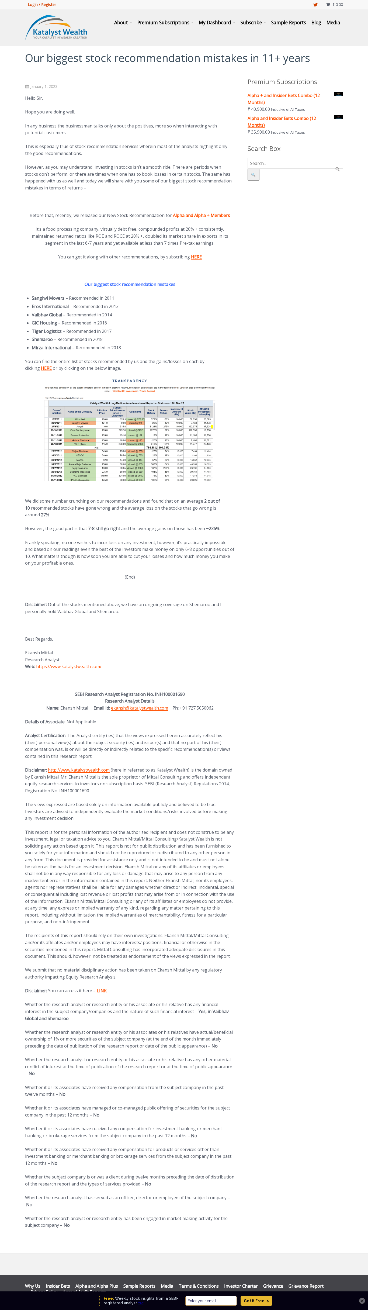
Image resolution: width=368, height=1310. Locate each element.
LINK (102, 991)
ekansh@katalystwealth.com (139, 708)
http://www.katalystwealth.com (79, 770)
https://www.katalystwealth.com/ (69, 666)
